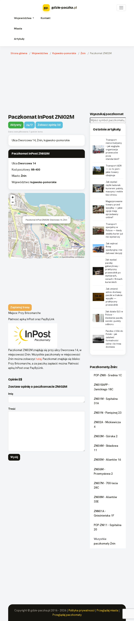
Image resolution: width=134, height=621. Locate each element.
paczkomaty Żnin (104, 543)
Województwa (40, 53)
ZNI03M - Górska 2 (105, 436)
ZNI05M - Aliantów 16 (107, 459)
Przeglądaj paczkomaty (67, 615)
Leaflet (55, 257)
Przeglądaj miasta (107, 610)
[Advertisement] (69, 83)
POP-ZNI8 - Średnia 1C (108, 375)
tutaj (39, 359)
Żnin (83, 53)
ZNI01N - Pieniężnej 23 (107, 412)
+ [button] (13, 197)
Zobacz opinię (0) (49, 124)
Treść (12, 409)
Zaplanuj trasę (20, 307)
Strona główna (19, 53)
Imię (10, 394)
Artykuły (19, 39)
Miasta (18, 28)
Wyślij (14, 457)
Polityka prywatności (81, 610)
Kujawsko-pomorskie (64, 53)
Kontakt (45, 18)
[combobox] (108, 120)
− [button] (13, 202)
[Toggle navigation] (121, 7)
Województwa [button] (23, 18)
